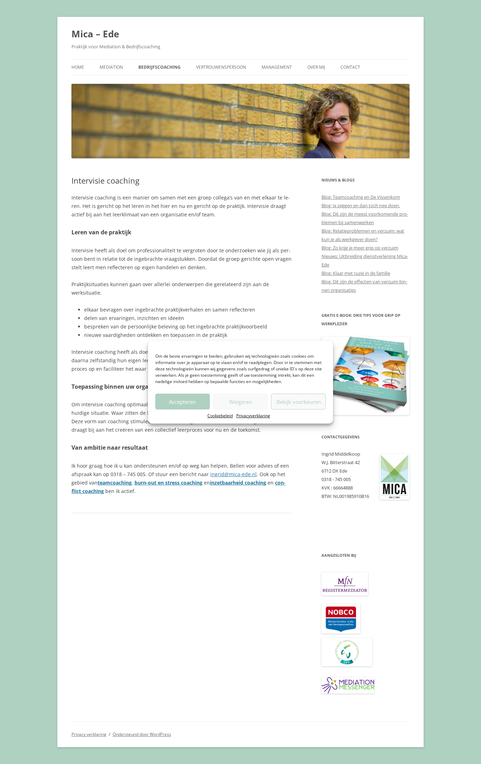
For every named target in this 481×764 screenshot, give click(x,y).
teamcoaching (115, 482)
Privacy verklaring (88, 734)
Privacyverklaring (253, 416)
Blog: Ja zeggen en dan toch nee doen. (360, 205)
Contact (350, 67)
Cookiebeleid (220, 416)
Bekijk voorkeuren (298, 401)
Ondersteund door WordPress (142, 734)
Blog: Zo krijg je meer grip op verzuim (359, 248)
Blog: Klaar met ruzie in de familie (355, 273)
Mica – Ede (95, 33)
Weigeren (240, 401)
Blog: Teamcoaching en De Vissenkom (360, 197)
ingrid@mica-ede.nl (233, 474)
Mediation (111, 67)
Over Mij (316, 67)
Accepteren (182, 401)
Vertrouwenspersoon (221, 67)
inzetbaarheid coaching (238, 482)
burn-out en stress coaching (168, 482)
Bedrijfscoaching (159, 67)
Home (77, 67)
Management (277, 67)
